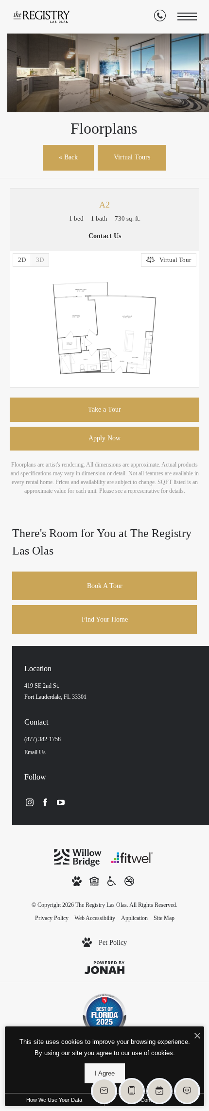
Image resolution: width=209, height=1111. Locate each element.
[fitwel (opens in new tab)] (132, 857)
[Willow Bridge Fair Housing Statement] (94, 880)
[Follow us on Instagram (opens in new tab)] (29, 802)
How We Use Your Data (54, 1100)
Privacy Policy (52, 918)
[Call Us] (160, 17)
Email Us (35, 752)
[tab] (40, 260)
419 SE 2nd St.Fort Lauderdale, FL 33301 (55, 691)
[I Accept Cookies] (197, 1036)
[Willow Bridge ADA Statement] (112, 880)
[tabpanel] (104, 328)
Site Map (164, 918)
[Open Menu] (187, 17)
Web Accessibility (94, 918)
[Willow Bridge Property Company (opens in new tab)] (77, 857)
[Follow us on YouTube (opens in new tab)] (61, 802)
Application (134, 918)
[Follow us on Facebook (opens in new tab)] (45, 802)
